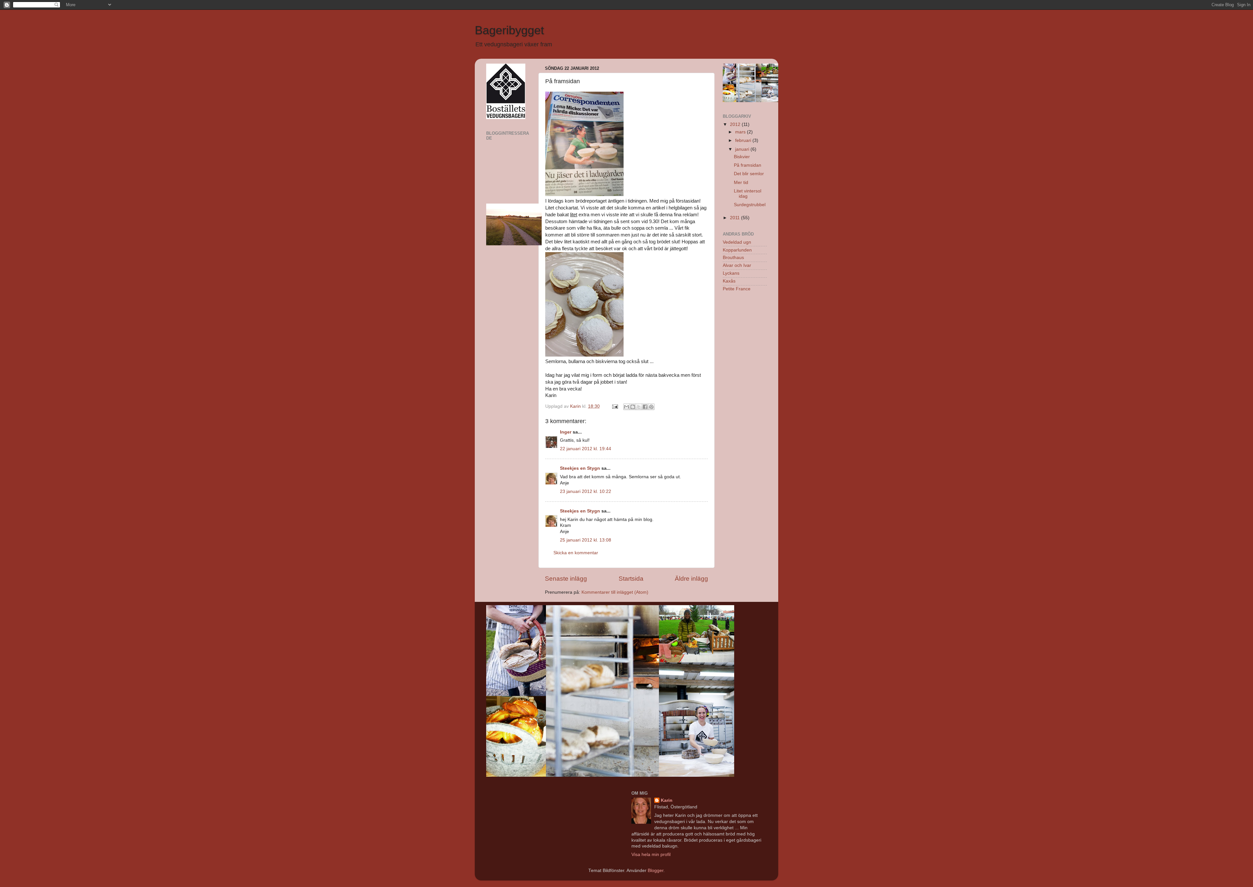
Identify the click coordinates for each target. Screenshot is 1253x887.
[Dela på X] (639, 407)
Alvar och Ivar (737, 265)
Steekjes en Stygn (580, 468)
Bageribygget (509, 30)
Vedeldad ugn (737, 242)
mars (741, 132)
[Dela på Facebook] (645, 407)
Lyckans (731, 273)
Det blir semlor (749, 173)
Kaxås (729, 281)
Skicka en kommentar (575, 552)
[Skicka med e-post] (626, 407)
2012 (736, 124)
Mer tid (741, 182)
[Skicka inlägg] (614, 406)
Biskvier (742, 156)
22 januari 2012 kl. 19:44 (585, 448)
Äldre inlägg (691, 578)
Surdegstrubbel (750, 204)
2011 (735, 217)
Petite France (736, 288)
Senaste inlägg (566, 578)
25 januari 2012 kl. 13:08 (585, 540)
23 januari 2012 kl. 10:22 (585, 491)
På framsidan (747, 165)
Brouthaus (733, 257)
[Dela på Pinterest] (651, 407)
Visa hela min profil (651, 854)
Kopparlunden (737, 250)
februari (743, 140)
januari (742, 149)
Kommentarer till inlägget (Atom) (614, 592)
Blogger (655, 870)
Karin (667, 800)
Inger (565, 432)
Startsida (631, 578)
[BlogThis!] (632, 407)
